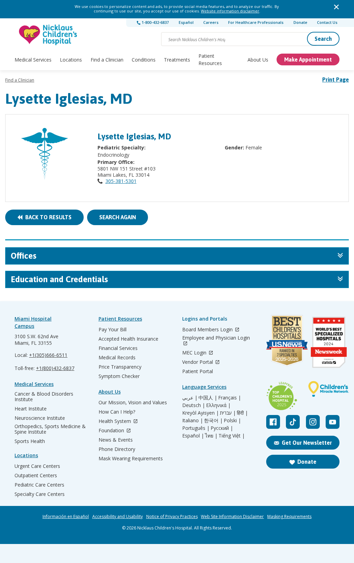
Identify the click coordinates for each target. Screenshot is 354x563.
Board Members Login (208, 330)
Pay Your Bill (113, 329)
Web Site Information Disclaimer (232, 516)
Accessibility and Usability (117, 516)
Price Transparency (120, 367)
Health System (115, 421)
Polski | (232, 420)
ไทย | (211, 436)
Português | (195, 428)
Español (186, 22)
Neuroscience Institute (40, 418)
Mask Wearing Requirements (131, 458)
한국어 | (213, 420)
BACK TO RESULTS (47, 217)
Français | (229, 397)
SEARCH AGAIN (117, 217)
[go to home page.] (48, 34)
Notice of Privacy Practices (172, 516)
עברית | (228, 413)
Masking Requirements (289, 516)
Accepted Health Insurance (128, 339)
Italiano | (192, 420)
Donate (300, 22)
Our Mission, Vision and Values (133, 402)
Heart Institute (31, 409)
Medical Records (117, 357)
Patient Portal (197, 371)
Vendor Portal (198, 362)
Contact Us (327, 22)
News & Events (116, 440)
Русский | (222, 428)
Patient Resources (210, 59)
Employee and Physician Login (216, 338)
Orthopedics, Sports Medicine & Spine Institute (50, 429)
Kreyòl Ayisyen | (200, 413)
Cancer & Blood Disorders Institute (44, 396)
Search (323, 39)
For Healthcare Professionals (255, 22)
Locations (71, 59)
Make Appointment (308, 59)
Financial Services (118, 348)
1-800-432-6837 (155, 22)
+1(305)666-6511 (48, 355)
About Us (258, 59)
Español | (193, 436)
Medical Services (33, 59)
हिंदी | (242, 413)
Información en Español (66, 516)
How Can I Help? (117, 412)
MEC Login (195, 353)
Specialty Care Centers (40, 494)
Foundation (112, 431)
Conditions (144, 59)
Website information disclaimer (230, 10)
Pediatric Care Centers (39, 485)
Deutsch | (193, 405)
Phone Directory (117, 449)
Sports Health (30, 441)
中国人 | (207, 397)
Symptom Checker (119, 376)
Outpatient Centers (36, 475)
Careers (210, 22)
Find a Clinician (107, 59)
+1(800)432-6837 (55, 368)
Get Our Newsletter (307, 443)
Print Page (335, 79)
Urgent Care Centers (37, 466)
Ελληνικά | (218, 405)
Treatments (177, 59)
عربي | (189, 397)
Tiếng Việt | (231, 436)
